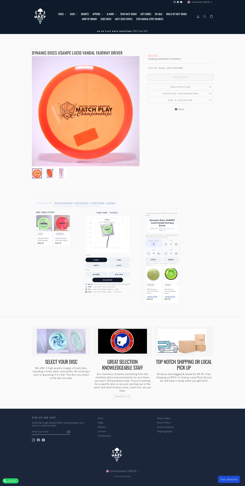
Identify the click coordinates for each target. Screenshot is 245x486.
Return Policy (164, 422)
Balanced (107, 280)
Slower (96, 274)
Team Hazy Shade (128, 14)
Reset (171, 260)
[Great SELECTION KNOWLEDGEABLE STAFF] (122, 341)
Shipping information (180, 93)
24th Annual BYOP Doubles (149, 19)
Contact (102, 431)
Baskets (85, 14)
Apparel (97, 14)
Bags (100, 422)
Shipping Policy (165, 431)
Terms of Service (165, 427)
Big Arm (119, 274)
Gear (72, 14)
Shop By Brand (89, 19)
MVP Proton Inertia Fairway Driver (170, 291)
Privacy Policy (164, 418)
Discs (61, 14)
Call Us (11, 481)
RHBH (96, 260)
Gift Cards (145, 14)
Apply (153, 260)
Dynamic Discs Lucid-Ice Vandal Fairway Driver (61, 239)
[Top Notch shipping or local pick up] (184, 341)
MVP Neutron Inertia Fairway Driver (152, 291)
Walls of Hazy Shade (176, 14)
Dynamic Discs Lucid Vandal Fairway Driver (43, 239)
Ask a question (180, 100)
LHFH (119, 265)
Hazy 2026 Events (123, 19)
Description (181, 87)
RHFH (96, 265)
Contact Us (122, 396)
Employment (104, 435)
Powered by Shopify (122, 476)
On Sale (158, 14)
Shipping (152, 58)
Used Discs (106, 19)
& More (110, 14)
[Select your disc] (61, 341)
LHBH (119, 260)
